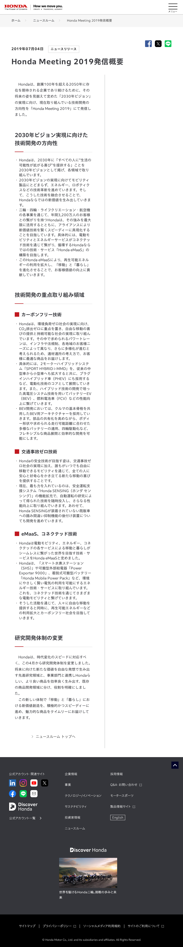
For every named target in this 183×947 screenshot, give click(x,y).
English (117, 817)
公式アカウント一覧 (22, 818)
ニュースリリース (64, 49)
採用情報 (116, 774)
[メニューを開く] (173, 7)
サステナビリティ (76, 806)
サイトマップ (27, 926)
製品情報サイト (120, 806)
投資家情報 (72, 817)
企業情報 (71, 774)
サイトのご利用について (144, 926)
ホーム (16, 20)
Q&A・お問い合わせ (123, 784)
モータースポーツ (121, 795)
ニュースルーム (43, 20)
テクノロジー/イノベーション (83, 795)
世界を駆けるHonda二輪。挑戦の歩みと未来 (87, 895)
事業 (68, 784)
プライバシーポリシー (57, 926)
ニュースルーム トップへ (55, 736)
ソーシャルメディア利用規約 (102, 926)
